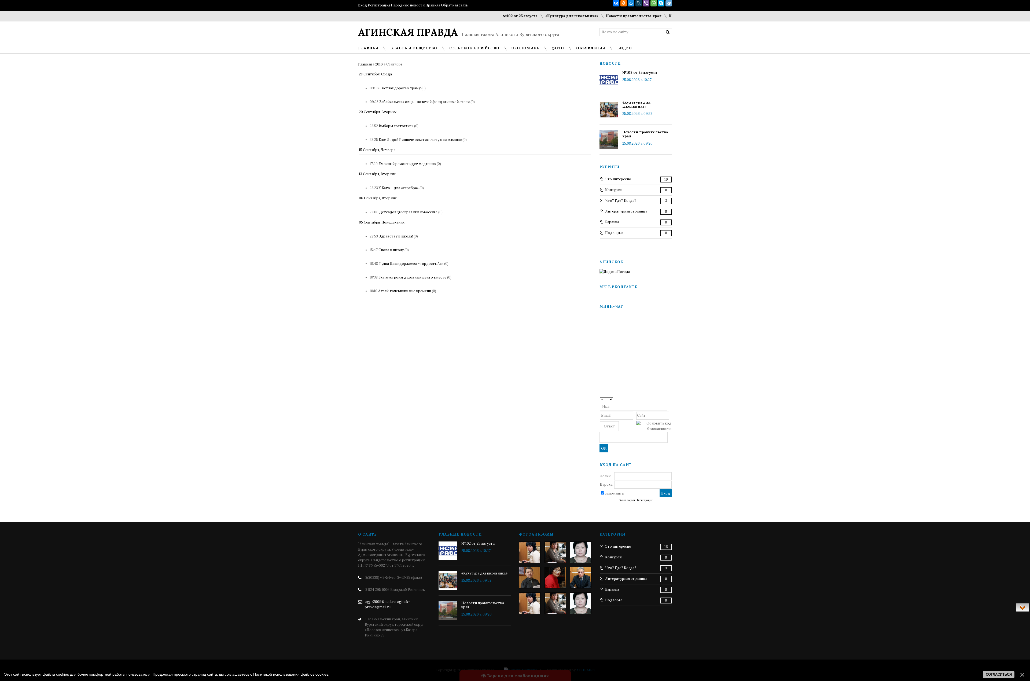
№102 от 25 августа (502, 16)
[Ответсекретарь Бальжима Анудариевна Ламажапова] (555, 577)
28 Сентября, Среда (375, 74)
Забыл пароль (627, 500)
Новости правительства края (616, 16)
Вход (362, 5)
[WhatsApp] (653, 3)
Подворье (614, 232)
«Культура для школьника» (554, 16)
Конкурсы (613, 190)
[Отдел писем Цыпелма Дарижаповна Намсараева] (580, 552)
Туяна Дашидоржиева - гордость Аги (411, 263)
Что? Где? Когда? (620, 200)
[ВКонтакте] (616, 3)
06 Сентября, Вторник (378, 198)
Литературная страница (626, 211)
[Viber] (646, 3)
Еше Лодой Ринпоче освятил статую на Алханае (420, 139)
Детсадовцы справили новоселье (408, 212)
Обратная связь (454, 5)
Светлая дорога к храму (400, 88)
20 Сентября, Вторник (377, 112)
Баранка (612, 222)
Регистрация (379, 5)
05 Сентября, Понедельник (381, 222)
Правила (432, 5)
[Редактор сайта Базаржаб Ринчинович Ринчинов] (529, 577)
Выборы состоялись (396, 126)
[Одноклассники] (623, 3)
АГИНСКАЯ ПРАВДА (408, 32)
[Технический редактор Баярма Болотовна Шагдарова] (529, 552)
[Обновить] (669, 399)
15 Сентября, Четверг (377, 150)
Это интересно (618, 179)
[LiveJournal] (638, 3)
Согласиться (999, 674)
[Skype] (661, 3)
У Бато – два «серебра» (399, 188)
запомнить (614, 493)
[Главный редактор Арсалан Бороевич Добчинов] (580, 577)
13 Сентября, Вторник (377, 174)
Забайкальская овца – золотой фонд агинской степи (424, 102)
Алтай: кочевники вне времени (404, 291)
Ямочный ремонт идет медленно (407, 164)
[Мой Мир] (631, 3)
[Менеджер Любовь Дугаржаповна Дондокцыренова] (555, 552)
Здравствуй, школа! (396, 236)
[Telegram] (668, 3)
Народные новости (408, 5)
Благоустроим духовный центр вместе (412, 277)
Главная (365, 64)
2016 (379, 64)
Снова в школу (391, 250)
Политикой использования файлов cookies (290, 674)
